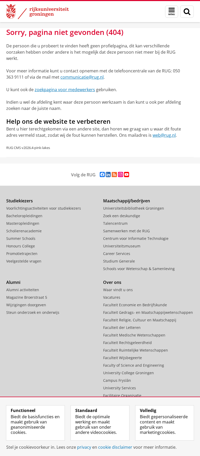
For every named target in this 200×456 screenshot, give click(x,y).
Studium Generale (119, 261)
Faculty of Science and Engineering (133, 365)
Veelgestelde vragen (23, 261)
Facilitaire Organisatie (122, 395)
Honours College (20, 245)
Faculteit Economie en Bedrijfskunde (135, 304)
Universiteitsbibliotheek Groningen (133, 208)
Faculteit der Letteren (122, 327)
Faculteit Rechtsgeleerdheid (127, 342)
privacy (84, 447)
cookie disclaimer (115, 447)
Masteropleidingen (22, 223)
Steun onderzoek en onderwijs (32, 312)
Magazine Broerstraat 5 (26, 297)
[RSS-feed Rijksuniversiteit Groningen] (114, 174)
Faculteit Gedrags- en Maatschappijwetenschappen (148, 312)
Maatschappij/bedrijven (126, 200)
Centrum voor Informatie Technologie (135, 238)
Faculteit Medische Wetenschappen (134, 335)
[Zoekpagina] (187, 11)
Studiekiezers (19, 200)
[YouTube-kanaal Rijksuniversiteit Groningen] (126, 174)
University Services (119, 387)
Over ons (112, 282)
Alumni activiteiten (22, 289)
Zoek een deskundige (121, 215)
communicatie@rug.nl (82, 77)
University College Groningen (128, 372)
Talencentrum (115, 223)
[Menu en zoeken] (171, 11)
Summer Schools (20, 238)
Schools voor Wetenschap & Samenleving (139, 268)
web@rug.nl (164, 135)
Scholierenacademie (24, 230)
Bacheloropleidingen (24, 215)
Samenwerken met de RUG (126, 230)
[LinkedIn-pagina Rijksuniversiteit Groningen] (108, 174)
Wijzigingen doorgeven (26, 304)
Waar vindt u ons (118, 289)
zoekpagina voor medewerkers (65, 89)
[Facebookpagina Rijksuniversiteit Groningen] (102, 174)
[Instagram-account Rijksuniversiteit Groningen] (120, 174)
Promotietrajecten (22, 253)
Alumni (13, 282)
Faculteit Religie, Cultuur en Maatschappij (139, 319)
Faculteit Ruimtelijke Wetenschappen (135, 350)
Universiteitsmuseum (121, 245)
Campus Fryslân (117, 380)
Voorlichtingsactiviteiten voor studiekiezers (43, 208)
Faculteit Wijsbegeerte (122, 357)
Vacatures (111, 297)
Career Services (116, 253)
